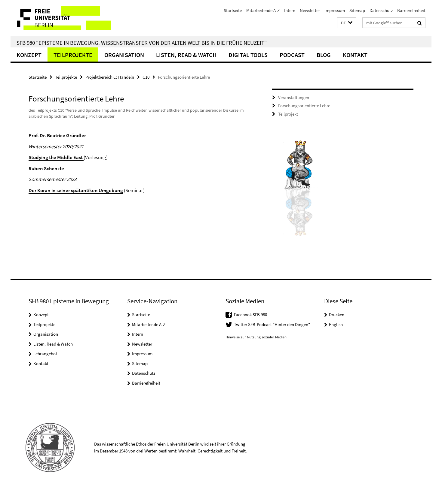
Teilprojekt (288, 114)
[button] (346, 23)
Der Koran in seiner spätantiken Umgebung (76, 190)
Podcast (292, 55)
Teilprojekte (73, 55)
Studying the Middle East (56, 157)
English (336, 324)
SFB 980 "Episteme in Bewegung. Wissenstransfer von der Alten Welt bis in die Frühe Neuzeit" (142, 42)
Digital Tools (248, 55)
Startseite (233, 10)
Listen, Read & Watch (186, 55)
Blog (324, 55)
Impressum (334, 10)
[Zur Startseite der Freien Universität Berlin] (61, 18)
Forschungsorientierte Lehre (304, 105)
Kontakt (355, 55)
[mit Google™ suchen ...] (419, 23)
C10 (146, 77)
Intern (289, 10)
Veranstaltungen (293, 97)
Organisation (124, 55)
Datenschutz (381, 10)
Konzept (29, 55)
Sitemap (357, 10)
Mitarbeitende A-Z (263, 10)
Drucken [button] (336, 314)
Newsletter (310, 10)
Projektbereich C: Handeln (109, 77)
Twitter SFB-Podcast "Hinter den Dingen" (272, 324)
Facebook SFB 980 (250, 314)
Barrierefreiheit (411, 10)
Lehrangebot (45, 353)
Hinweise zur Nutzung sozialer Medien (256, 337)
